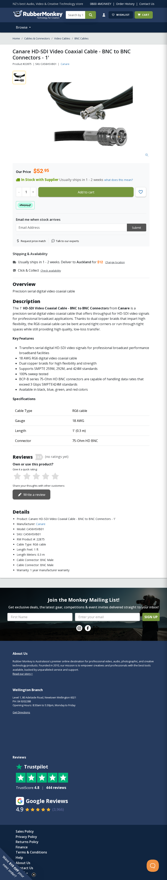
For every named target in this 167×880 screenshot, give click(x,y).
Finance (22, 847)
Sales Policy (25, 831)
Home (16, 38)
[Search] (90, 15)
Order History (125, 4)
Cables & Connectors (37, 38)
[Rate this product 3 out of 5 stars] (36, 476)
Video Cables (62, 38)
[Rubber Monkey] (38, 18)
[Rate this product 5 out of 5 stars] (55, 476)
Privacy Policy (26, 836)
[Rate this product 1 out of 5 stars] (17, 476)
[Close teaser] (34, 875)
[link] (79, 628)
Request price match (33, 241)
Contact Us (146, 4)
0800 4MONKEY (100, 4)
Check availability (51, 270)
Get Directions (21, 712)
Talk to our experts (67, 241)
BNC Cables (82, 38)
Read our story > (23, 674)
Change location (115, 262)
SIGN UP (151, 617)
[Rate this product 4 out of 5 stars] (45, 476)
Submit (136, 228)
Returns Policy (27, 842)
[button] (16, 863)
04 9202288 (24, 701)
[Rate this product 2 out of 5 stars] (26, 476)
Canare (65, 64)
